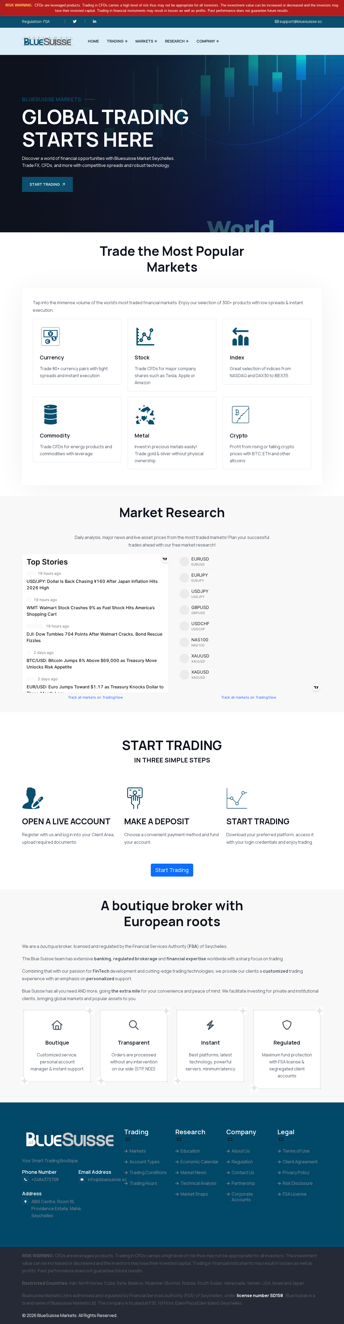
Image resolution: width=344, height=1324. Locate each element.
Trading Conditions (148, 1172)
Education (190, 1151)
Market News (193, 1172)
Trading (115, 41)
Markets (144, 41)
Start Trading (45, 184)
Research (175, 41)
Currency (52, 357)
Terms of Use (296, 1151)
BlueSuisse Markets (57, 1315)
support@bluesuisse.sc (301, 21)
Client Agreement (300, 1162)
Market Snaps (194, 1194)
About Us (241, 1151)
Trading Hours (143, 1183)
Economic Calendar (200, 1162)
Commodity (55, 435)
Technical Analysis (199, 1183)
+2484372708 (45, 1179)
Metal (142, 435)
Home (93, 41)
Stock (142, 357)
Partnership (243, 1183)
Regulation (242, 1162)
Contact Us (243, 1172)
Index (237, 357)
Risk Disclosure (298, 1183)
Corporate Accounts (242, 1197)
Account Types (145, 1162)
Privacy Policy (296, 1172)
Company (205, 41)
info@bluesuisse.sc (107, 1179)
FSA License (295, 1194)
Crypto (239, 435)
